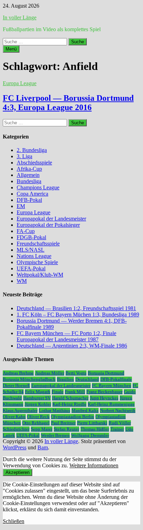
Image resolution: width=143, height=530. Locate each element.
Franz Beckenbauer (104, 391)
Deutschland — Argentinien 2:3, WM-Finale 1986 (72, 346)
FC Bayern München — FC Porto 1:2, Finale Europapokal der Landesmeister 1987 (66, 336)
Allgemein (28, 175)
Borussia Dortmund (106, 373)
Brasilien (65, 379)
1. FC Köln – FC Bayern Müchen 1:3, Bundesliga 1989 (78, 314)
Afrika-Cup (29, 169)
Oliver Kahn (14, 416)
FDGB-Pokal (31, 237)
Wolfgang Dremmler (90, 435)
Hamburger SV (37, 398)
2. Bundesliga (32, 150)
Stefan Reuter (66, 429)
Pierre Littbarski (92, 422)
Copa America (32, 194)
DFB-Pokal (29, 200)
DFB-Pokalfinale (116, 379)
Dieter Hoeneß (16, 385)
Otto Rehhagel (36, 422)
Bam (42, 447)
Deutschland (87, 379)
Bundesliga (29, 181)
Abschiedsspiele (34, 162)
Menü (11, 49)
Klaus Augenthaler (20, 410)
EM (21, 206)
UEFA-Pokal (31, 268)
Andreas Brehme (18, 373)
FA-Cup (26, 231)
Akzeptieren (18, 472)
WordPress (14, 447)
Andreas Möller (49, 373)
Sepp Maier (41, 429)
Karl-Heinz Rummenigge (111, 404)
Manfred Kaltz (85, 410)
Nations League (34, 256)
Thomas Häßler (95, 429)
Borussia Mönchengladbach (29, 379)
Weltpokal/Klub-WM (40, 275)
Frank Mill (75, 391)
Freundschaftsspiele (38, 243)
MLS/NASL (30, 250)
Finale (58, 391)
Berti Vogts (76, 373)
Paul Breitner (63, 422)
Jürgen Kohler (38, 404)
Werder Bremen (55, 435)
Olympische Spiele (37, 262)
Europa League (19, 83)
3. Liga (24, 156)
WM (22, 281)
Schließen (13, 521)
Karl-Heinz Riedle (69, 404)
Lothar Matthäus (54, 410)
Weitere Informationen (93, 465)
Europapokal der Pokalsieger (48, 225)
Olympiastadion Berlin (72, 416)
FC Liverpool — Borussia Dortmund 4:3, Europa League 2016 (68, 102)
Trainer (117, 429)
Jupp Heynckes (104, 398)
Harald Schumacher (70, 398)
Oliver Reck (38, 416)
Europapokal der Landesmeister (51, 219)
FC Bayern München (111, 385)
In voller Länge (19, 17)
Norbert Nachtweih (117, 410)
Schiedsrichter (16, 429)
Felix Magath (37, 391)
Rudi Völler (120, 422)
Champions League (38, 187)
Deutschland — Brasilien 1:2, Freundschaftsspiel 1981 (76, 308)
